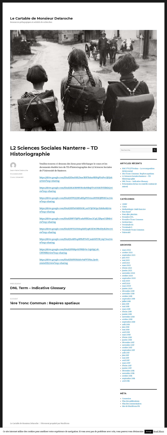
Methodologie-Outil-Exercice (134, 209)
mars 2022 (126, 250)
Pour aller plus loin (129, 214)
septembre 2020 (129, 278)
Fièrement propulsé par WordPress (55, 423)
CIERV (124, 204)
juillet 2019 (126, 301)
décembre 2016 (128, 371)
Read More (158, 431)
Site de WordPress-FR (131, 406)
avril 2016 (126, 381)
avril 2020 (126, 283)
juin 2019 (125, 304)
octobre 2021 (127, 253)
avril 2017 (125, 360)
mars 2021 (126, 265)
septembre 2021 (128, 255)
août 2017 (125, 353)
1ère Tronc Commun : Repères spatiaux (138, 174)
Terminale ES (127, 225)
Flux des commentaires (131, 404)
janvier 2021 (127, 271)
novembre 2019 (128, 294)
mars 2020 (126, 286)
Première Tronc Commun (132, 220)
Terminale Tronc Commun (133, 230)
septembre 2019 (128, 299)
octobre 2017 (127, 348)
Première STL (128, 217)
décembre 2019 (128, 291)
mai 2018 (125, 330)
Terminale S (127, 227)
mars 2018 (126, 335)
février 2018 (127, 337)
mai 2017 (125, 358)
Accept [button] (148, 432)
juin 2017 (125, 355)
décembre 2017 (128, 342)
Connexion (126, 399)
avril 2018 (126, 332)
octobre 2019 (127, 296)
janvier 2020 (127, 289)
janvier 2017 (127, 368)
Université (19, 177)
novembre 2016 (128, 373)
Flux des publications (130, 401)
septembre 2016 (128, 378)
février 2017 (126, 366)
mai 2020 (126, 281)
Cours (12, 177)
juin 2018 (125, 327)
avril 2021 (126, 263)
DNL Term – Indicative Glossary (135, 181)
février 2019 (127, 312)
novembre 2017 (128, 345)
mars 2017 (126, 363)
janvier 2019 (127, 314)
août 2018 (126, 324)
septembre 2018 (128, 322)
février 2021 (127, 268)
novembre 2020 (128, 273)
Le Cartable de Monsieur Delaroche (41, 18)
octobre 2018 (127, 319)
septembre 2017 (128, 350)
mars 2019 (126, 309)
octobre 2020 (127, 276)
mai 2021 (125, 260)
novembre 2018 (128, 317)
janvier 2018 (127, 340)
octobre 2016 (127, 376)
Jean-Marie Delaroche (19, 170)
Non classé (126, 212)
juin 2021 (125, 258)
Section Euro (127, 222)
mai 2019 (125, 306)
